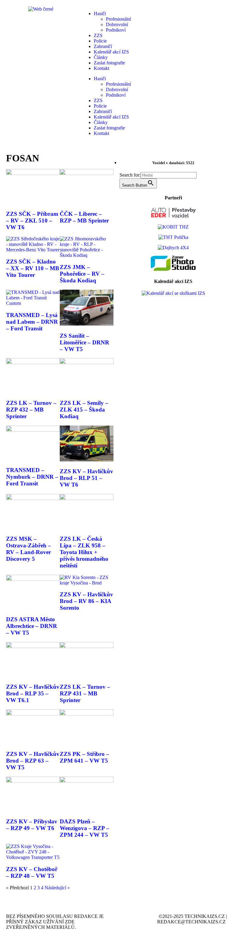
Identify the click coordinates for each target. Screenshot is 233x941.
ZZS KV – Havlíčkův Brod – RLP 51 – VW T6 (86, 478)
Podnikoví (116, 30)
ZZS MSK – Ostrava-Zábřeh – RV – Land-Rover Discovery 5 (28, 549)
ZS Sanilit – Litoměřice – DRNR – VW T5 (84, 342)
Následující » (57, 887)
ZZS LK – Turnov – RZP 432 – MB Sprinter (31, 409)
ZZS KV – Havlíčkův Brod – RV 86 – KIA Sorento (86, 601)
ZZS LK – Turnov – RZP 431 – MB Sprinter (85, 693)
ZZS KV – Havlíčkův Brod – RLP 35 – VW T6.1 (32, 693)
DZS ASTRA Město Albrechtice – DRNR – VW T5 (31, 626)
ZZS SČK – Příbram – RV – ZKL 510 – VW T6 (32, 220)
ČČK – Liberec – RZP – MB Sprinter (84, 217)
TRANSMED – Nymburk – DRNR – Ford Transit (32, 477)
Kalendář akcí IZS (111, 51)
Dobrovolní (117, 24)
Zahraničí (103, 46)
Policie (100, 40)
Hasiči (100, 13)
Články (101, 57)
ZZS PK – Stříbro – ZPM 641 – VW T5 (84, 757)
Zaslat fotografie (109, 62)
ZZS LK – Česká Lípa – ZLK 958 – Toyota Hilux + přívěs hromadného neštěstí (84, 552)
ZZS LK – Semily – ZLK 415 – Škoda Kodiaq (84, 409)
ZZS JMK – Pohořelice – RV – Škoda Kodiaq (82, 274)
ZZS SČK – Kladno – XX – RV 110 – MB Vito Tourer (32, 268)
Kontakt (101, 68)
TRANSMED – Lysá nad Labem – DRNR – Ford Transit (32, 322)
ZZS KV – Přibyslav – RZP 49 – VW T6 (31, 824)
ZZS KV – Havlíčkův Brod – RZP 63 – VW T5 (32, 760)
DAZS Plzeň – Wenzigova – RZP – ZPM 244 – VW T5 (84, 828)
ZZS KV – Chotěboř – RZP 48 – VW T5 (31, 872)
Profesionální (118, 19)
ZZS (98, 35)
